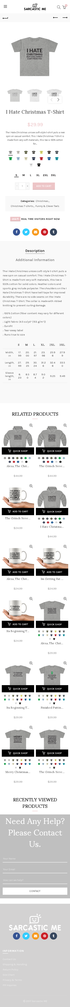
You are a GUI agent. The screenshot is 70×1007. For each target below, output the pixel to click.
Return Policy (10, 969)
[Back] (5, 17)
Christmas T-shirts (22, 206)
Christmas (42, 201)
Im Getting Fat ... (52, 579)
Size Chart (9, 974)
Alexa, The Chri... (18, 466)
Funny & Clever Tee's (47, 206)
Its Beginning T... (17, 631)
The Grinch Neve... (52, 466)
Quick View (31, 425)
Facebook (16, 232)
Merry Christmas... (17, 772)
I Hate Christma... (52, 526)
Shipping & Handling (15, 964)
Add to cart (43, 186)
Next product (64, 17)
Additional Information (35, 260)
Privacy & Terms (12, 980)
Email (35, 232)
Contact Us (9, 959)
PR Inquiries (10, 985)
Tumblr (53, 232)
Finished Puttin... (52, 707)
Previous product (55, 17)
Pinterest (44, 232)
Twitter (26, 232)
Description (35, 251)
